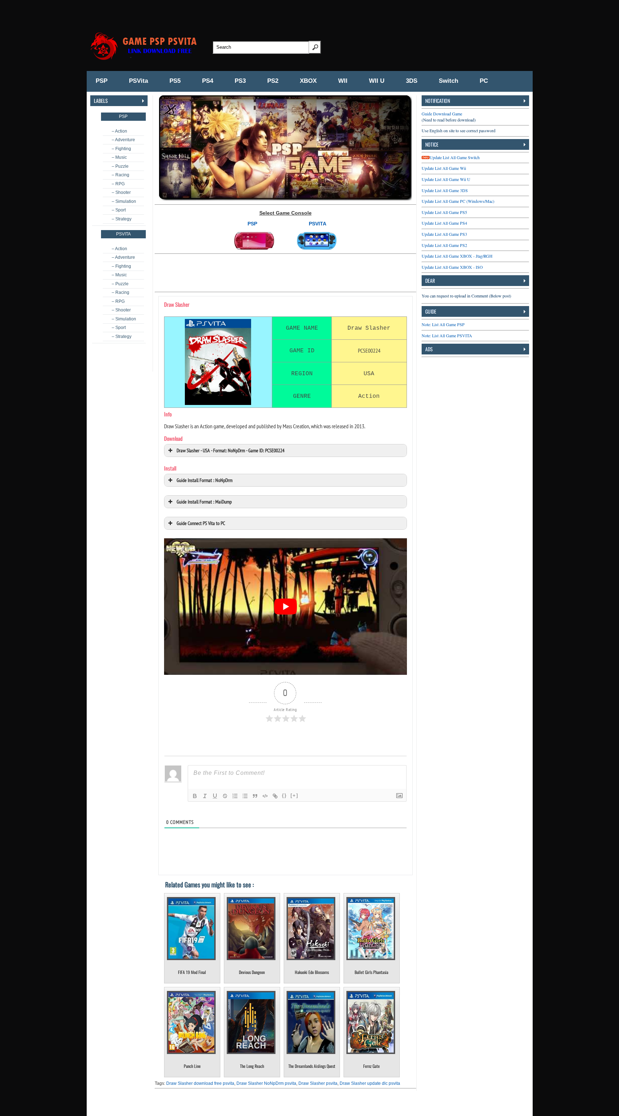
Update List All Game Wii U (446, 179)
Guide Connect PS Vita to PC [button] (201, 523)
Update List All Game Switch (455, 157)
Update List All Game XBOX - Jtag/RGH (457, 256)
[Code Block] (265, 796)
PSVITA (317, 223)
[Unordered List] (245, 796)
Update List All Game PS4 (444, 223)
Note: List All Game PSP (443, 324)
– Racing (120, 174)
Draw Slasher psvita (317, 1083)
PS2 (272, 80)
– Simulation (124, 201)
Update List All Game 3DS (445, 190)
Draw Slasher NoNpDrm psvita (266, 1083)
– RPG (118, 183)
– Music (119, 157)
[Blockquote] (255, 796)
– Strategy (121, 218)
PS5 (175, 80)
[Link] (275, 796)
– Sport (119, 210)
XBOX (308, 80)
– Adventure (123, 139)
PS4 (207, 80)
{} (284, 795)
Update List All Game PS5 (444, 212)
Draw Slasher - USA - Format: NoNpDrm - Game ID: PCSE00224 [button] (230, 450)
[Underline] (215, 796)
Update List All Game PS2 (444, 245)
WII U (376, 80)
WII (342, 80)
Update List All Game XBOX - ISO (452, 267)
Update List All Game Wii (444, 168)
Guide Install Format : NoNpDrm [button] (204, 480)
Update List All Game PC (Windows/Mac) (458, 201)
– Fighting (121, 148)
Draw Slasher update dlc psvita (370, 1083)
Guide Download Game (442, 113)
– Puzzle (120, 166)
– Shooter (121, 192)
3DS (411, 80)
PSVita (138, 80)
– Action (119, 131)
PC (484, 80)
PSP (101, 80)
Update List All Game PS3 (444, 234)
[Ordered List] (235, 796)
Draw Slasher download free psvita (200, 1083)
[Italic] (205, 796)
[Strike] (225, 796)
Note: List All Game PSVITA (447, 335)
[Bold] (195, 796)
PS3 (240, 80)
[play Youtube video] (285, 606)
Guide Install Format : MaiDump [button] (204, 501)
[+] (294, 795)
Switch (448, 80)
